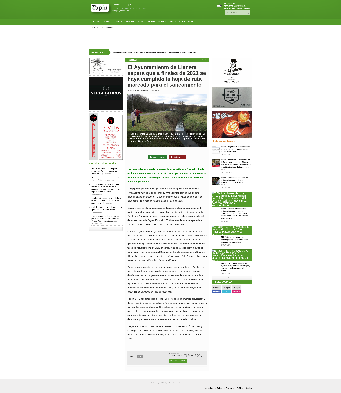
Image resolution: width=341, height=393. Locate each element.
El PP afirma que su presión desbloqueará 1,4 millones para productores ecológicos (234, 239)
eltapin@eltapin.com (121, 11)
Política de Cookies (244, 388)
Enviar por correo (177, 361)
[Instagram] (198, 355)
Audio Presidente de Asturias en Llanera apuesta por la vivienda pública (106, 209)
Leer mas (105, 229)
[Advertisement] (170, 40)
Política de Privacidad (225, 388)
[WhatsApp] (185, 355)
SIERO (124, 5)
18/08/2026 (226, 172)
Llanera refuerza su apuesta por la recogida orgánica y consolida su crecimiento (104, 171)
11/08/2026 (226, 221)
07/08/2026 (226, 245)
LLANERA (116, 5)
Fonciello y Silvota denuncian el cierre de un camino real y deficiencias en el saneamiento (106, 200)
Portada (95, 22)
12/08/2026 (226, 188)
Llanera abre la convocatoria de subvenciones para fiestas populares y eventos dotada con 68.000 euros (152, 52)
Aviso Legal (209, 388)
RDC (140, 356)
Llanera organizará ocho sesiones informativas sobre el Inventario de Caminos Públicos (235, 149)
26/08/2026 (226, 154)
